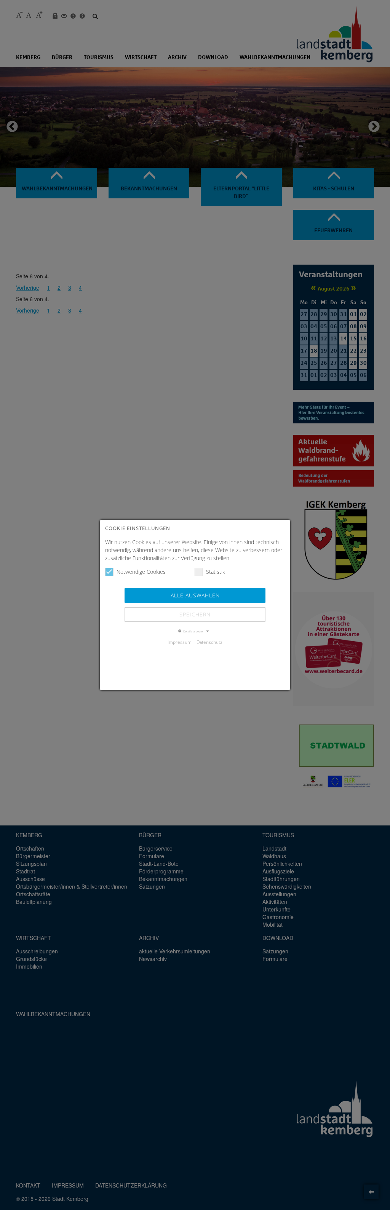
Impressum (180, 642)
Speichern (195, 614)
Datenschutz (209, 642)
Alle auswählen (195, 595)
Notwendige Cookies (141, 571)
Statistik (215, 571)
